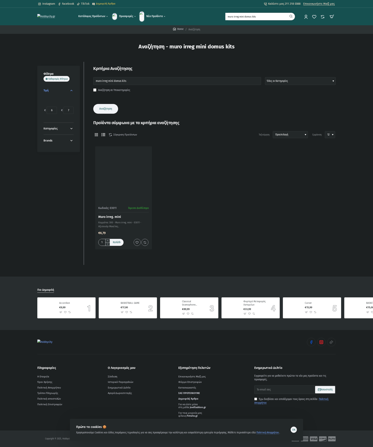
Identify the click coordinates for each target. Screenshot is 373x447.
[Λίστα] (103, 135)
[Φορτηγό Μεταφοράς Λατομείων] (232, 308)
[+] (107, 240)
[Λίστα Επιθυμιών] (314, 16)
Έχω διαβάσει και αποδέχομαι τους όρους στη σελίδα (291, 401)
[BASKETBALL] (354, 308)
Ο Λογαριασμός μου (121, 368)
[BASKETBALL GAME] (109, 308)
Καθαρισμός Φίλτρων (58, 79)
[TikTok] (331, 342)
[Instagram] (321, 342)
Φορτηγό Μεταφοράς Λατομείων (254, 303)
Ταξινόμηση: (264, 134)
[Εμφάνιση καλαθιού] (332, 16)
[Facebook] (311, 342)
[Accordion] (48, 308)
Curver (308, 302)
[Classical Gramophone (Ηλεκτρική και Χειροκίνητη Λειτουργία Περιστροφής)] (170, 308)
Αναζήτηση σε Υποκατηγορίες (114, 90)
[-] (107, 244)
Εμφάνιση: (317, 134)
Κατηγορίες (51, 128)
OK (293, 429)
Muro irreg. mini (109, 217)
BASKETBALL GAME (130, 302)
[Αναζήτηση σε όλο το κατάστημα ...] (291, 16)
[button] (117, 242)
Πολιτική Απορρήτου (267, 432)
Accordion (64, 302)
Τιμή (46, 90)
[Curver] (293, 308)
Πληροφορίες (46, 368)
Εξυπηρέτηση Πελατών (194, 368)
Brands (48, 140)
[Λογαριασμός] (306, 16)
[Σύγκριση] (323, 16)
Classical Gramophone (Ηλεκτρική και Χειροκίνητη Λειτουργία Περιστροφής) (189, 303)
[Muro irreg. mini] (123, 174)
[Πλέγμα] (96, 135)
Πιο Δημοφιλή (45, 290)
